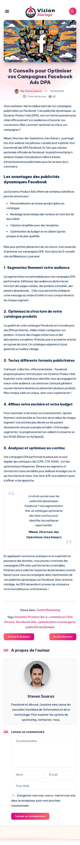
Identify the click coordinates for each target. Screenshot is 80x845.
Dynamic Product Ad (29, 617)
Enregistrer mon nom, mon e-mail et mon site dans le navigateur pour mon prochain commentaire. (43, 800)
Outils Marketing (48, 610)
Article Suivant (62, 636)
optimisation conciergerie (56, 622)
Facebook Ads (26, 622)
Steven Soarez (41, 696)
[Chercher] (72, 11)
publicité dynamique (40, 627)
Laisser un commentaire (30, 816)
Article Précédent (19, 636)
